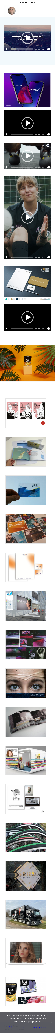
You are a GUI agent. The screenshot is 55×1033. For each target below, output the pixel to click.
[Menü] (49, 10)
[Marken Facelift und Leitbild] (26, 914)
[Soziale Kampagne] (26, 799)
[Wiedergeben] (6, 49)
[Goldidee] (26, 413)
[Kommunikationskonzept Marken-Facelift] (26, 451)
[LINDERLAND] (26, 644)
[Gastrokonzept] (26, 876)
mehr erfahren (39, 1027)
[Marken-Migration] (26, 837)
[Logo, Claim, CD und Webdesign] (26, 490)
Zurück (2, 363)
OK (10, 1027)
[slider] (22, 49)
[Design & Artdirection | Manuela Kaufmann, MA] (23, 11)
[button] (27, 38)
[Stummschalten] (48, 49)
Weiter (52, 363)
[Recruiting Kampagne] (26, 683)
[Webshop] (26, 953)
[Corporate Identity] (26, 528)
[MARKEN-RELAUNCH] (26, 991)
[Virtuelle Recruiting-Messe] (26, 606)
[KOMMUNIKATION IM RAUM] (26, 722)
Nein (22, 1027)
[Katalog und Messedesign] (26, 760)
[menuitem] (49, 10)
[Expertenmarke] (26, 567)
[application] (27, 38)
